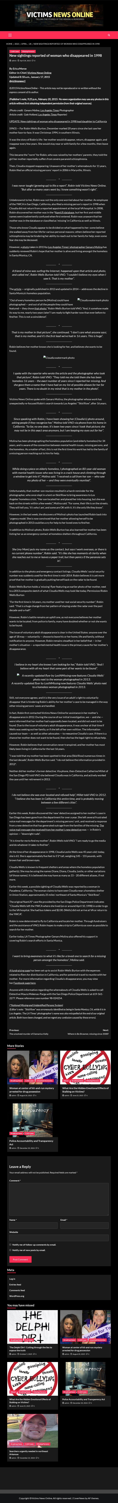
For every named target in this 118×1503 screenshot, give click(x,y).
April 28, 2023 (25, 61)
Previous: (28, 1032)
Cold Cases (15, 51)
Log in (12, 1279)
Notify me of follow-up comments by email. (34, 1244)
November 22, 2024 (27, 1458)
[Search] (109, 35)
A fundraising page (19, 970)
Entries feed (15, 1284)
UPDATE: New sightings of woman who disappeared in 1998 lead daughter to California (58, 121)
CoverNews (79, 1498)
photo (25, 247)
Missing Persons (28, 51)
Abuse (66, 1081)
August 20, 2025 (26, 1095)
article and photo (95, 271)
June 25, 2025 (78, 1095)
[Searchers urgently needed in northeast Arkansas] (32, 1431)
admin (14, 61)
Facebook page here (25, 983)
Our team (29, 1340)
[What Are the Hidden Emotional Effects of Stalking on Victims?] (85, 1067)
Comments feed (17, 1290)
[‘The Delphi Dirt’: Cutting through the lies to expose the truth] (32, 1327)
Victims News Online (39, 72)
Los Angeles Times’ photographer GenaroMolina (75, 247)
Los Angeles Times (49, 110)
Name (13, 1219)
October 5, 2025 (26, 1354)
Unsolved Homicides (44, 1081)
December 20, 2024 (27, 1148)
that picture (43, 332)
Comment (15, 1180)
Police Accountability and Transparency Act (83, 1399)
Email (63, 1219)
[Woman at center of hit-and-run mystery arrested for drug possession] (32, 1067)
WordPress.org (16, 1296)
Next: (88, 1032)
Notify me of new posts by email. (28, 1250)
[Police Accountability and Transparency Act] (32, 1120)
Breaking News (16, 1081)
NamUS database (64, 212)
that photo (40, 308)
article (17, 289)
